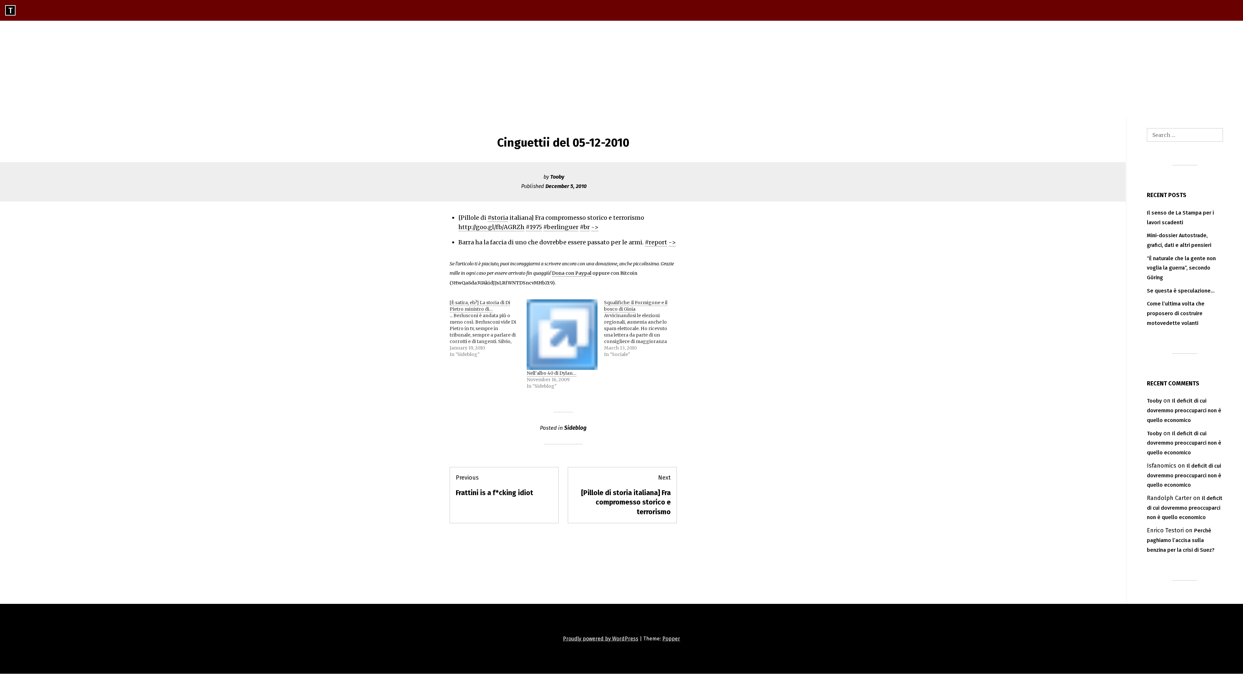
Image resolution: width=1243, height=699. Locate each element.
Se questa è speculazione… (1181, 291)
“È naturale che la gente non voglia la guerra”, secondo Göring (1181, 268)
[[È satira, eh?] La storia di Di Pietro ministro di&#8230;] (488, 328)
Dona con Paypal (571, 273)
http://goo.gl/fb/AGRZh (491, 227)
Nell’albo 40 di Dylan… (552, 373)
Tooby (557, 177)
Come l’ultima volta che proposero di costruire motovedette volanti (1175, 313)
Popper (671, 639)
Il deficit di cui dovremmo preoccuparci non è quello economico (1184, 410)
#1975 (534, 227)
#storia (497, 217)
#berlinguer (560, 227)
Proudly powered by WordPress (600, 639)
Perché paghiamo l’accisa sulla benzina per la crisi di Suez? (1181, 540)
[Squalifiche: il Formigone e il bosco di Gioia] (642, 328)
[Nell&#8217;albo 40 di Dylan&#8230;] (562, 334)
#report (656, 242)
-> (595, 227)
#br (585, 227)
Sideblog (575, 428)
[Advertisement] (621, 69)
